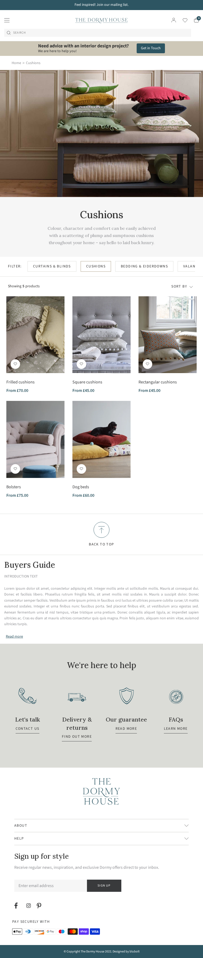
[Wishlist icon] (181, 20)
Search (19, 33)
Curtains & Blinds (52, 266)
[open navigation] (7, 20)
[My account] (173, 20)
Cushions (95, 266)
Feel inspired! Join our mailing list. (101, 4)
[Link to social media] (16, 905)
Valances (192, 266)
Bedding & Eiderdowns (144, 266)
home (16, 63)
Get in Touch (151, 48)
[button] (15, 364)
